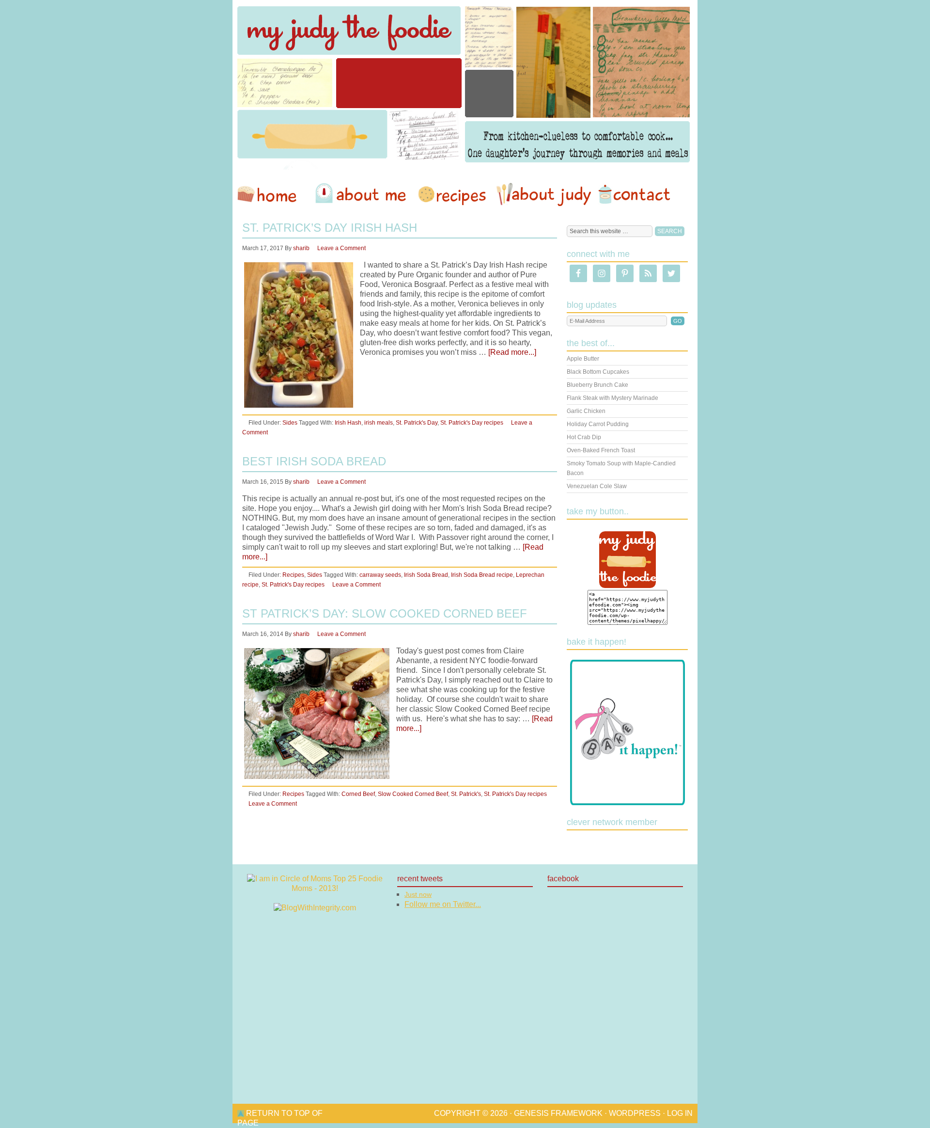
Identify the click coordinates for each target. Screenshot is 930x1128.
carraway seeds (380, 575)
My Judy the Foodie (465, 85)
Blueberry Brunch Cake (597, 384)
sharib (301, 248)
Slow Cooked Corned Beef (413, 794)
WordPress (635, 1113)
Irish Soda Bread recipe (482, 575)
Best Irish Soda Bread (314, 461)
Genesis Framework (558, 1113)
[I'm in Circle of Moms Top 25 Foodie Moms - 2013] (315, 888)
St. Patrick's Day (416, 422)
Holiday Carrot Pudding (598, 424)
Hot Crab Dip (584, 437)
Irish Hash (348, 422)
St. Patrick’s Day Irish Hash (329, 227)
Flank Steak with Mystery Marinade (612, 398)
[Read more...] (512, 352)
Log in (680, 1113)
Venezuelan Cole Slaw (597, 486)
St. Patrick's (466, 794)
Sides (289, 422)
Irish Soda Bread (426, 575)
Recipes (453, 194)
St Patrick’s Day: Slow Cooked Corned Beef (384, 613)
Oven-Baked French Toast (601, 450)
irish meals (378, 422)
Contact (634, 194)
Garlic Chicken (586, 411)
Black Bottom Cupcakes (598, 371)
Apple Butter (583, 358)
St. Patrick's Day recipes (471, 422)
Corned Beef (358, 794)
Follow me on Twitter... (442, 904)
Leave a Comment (341, 248)
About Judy (543, 194)
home (272, 194)
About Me (362, 194)
